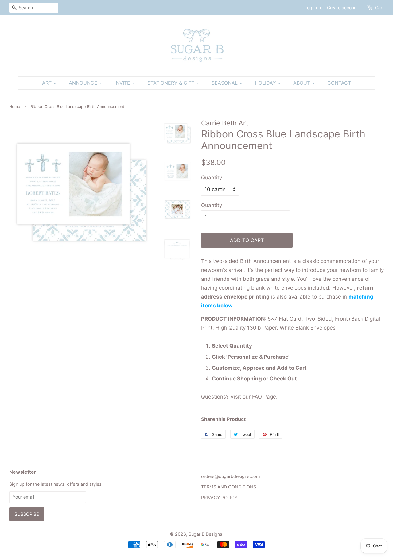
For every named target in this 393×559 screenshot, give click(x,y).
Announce (84, 83)
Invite (123, 83)
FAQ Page (264, 397)
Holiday (266, 83)
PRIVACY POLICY (219, 497)
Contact (339, 83)
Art (47, 83)
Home (14, 106)
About (302, 83)
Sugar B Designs (205, 534)
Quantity (211, 178)
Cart (379, 7)
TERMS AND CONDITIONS (228, 486)
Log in (311, 7)
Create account (342, 7)
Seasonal (225, 83)
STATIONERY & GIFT (171, 83)
